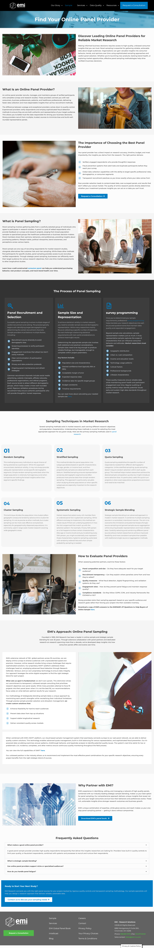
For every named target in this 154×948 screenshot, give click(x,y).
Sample (52, 918)
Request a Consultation (18, 933)
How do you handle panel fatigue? (21, 871)
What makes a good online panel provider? (25, 845)
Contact (82, 923)
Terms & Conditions (87, 938)
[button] (77, 845)
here (70, 396)
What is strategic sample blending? (22, 861)
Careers (82, 918)
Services (53, 923)
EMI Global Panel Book (60, 928)
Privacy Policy (84, 928)
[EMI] (18, 5)
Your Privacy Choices (88, 933)
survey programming (135, 320)
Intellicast (53, 933)
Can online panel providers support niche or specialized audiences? (35, 866)
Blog (51, 938)
